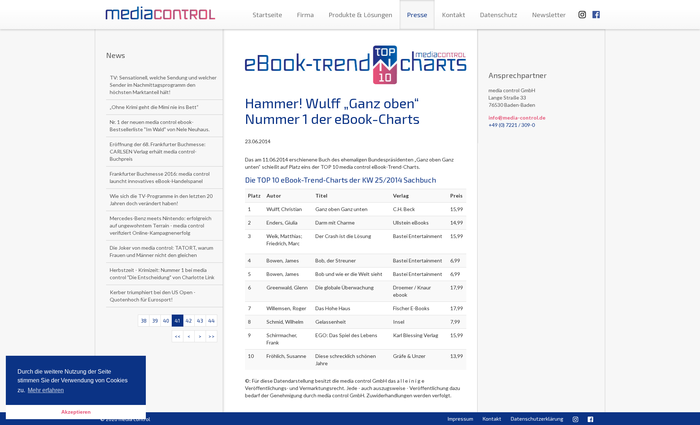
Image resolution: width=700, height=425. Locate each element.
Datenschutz (498, 15)
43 (200, 320)
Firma (305, 15)
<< (177, 336)
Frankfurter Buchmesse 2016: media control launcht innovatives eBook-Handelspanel (160, 177)
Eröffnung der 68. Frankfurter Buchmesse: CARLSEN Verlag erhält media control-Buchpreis (158, 151)
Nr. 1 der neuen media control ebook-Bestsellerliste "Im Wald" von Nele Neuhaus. (160, 125)
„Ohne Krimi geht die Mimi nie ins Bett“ (154, 107)
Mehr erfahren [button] (46, 390)
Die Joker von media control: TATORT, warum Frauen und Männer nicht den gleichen (161, 251)
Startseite (267, 15)
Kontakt (453, 15)
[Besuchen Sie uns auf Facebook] (596, 11)
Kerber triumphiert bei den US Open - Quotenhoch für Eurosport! (152, 296)
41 (177, 320)
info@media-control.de (517, 117)
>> (211, 336)
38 (144, 320)
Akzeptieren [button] (76, 412)
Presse (417, 15)
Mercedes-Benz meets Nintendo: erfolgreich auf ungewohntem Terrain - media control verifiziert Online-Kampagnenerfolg (160, 225)
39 (155, 320)
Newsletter (549, 15)
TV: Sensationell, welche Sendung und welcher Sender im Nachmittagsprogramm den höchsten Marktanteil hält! (163, 84)
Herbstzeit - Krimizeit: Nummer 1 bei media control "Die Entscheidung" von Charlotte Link (162, 273)
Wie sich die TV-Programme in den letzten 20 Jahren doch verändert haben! (161, 199)
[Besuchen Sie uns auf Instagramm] (580, 11)
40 (166, 320)
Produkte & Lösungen (360, 15)
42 (189, 320)
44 (211, 320)
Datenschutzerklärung (537, 419)
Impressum (460, 419)
